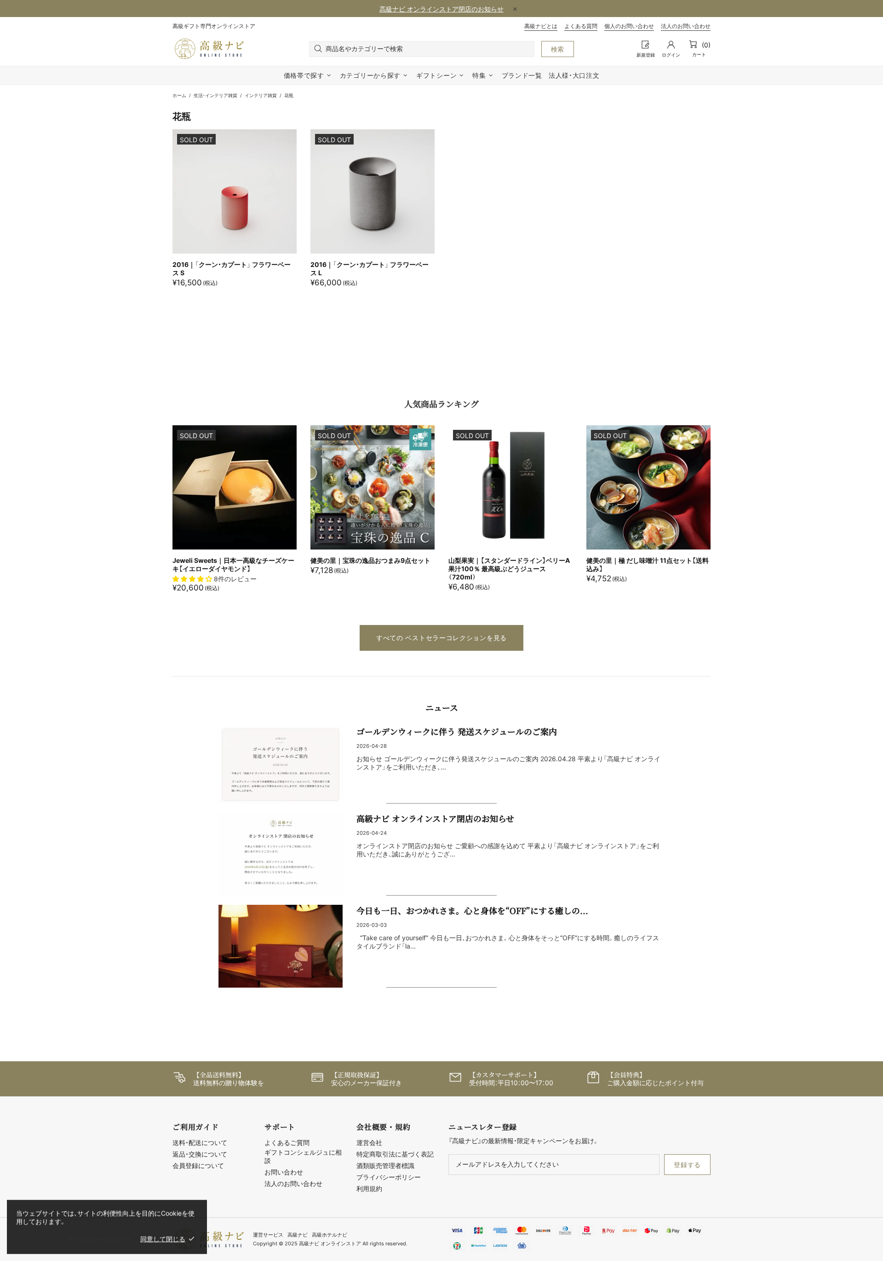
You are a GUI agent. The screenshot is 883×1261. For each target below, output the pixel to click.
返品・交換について (199, 1154)
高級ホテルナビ (329, 1235)
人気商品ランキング (441, 403)
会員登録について (198, 1165)
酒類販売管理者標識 (385, 1165)
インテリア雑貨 (261, 95)
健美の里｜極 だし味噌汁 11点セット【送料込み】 (647, 564)
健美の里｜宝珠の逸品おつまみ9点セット (370, 560)
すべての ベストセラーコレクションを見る (441, 638)
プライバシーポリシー (388, 1177)
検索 (557, 49)
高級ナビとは (540, 26)
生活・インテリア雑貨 (215, 95)
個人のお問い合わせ (629, 26)
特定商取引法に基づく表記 (395, 1154)
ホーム (179, 95)
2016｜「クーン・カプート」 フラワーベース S (231, 268)
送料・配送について (199, 1142)
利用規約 (369, 1188)
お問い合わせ (283, 1172)
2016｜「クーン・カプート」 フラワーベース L (369, 268)
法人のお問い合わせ (686, 26)
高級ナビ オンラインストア (209, 49)
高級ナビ (297, 1235)
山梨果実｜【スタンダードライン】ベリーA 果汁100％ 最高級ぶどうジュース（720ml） (509, 568)
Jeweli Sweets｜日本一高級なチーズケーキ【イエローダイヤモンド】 (233, 564)
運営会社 (369, 1142)
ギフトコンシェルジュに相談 (303, 1156)
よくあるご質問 (287, 1142)
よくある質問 (580, 26)
